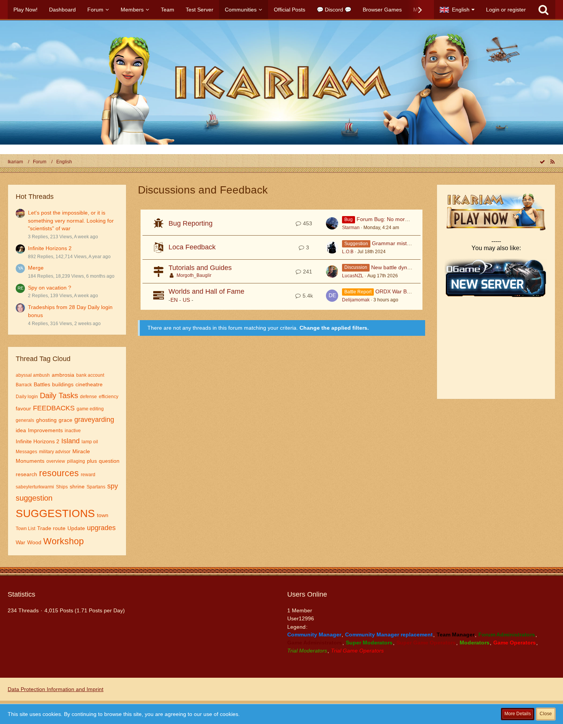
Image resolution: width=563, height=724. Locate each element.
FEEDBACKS (54, 408)
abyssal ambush (33, 375)
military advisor (54, 451)
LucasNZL (352, 275)
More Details (517, 713)
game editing (90, 409)
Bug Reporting (191, 223)
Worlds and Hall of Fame (206, 291)
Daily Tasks (59, 395)
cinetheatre (89, 384)
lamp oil (90, 441)
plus (92, 461)
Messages (26, 451)
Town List (25, 528)
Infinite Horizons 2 (50, 248)
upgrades (101, 528)
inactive (73, 430)
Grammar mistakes (395, 243)
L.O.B (348, 251)
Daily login (27, 396)
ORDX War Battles (397, 291)
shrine (77, 486)
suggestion (34, 498)
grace (65, 420)
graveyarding (94, 419)
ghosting (46, 420)
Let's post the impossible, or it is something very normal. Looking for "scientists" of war (71, 220)
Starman (351, 227)
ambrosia (63, 375)
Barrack (24, 384)
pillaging (76, 461)
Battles (42, 384)
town (102, 515)
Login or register (506, 10)
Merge (36, 268)
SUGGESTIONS (55, 513)
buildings (63, 384)
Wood (34, 542)
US (186, 300)
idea (21, 430)
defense (88, 396)
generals (25, 420)
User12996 (300, 618)
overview (55, 461)
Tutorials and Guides (200, 268)
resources (59, 473)
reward (88, 474)
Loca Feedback (192, 247)
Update (76, 528)
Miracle (81, 451)
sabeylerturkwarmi (35, 487)
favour (23, 408)
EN (174, 300)
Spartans (96, 487)
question (109, 461)
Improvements (45, 430)
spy (112, 486)
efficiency (108, 396)
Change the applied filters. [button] (334, 328)
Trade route (51, 528)
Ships (62, 487)
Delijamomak (356, 300)
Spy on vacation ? (49, 288)
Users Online (307, 594)
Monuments (30, 461)
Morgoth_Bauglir (194, 275)
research (26, 474)
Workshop (63, 541)
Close (546, 713)
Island (70, 441)
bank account (90, 375)
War (20, 542)
